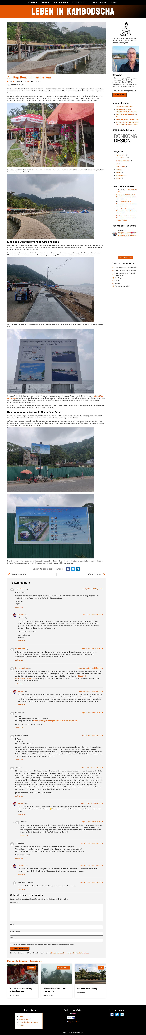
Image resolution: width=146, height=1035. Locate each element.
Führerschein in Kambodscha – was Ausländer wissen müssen (126, 197)
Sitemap (21, 1025)
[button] (68, 569)
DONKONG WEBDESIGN (99, 2)
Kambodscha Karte (60, 2)
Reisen (118, 172)
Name (12, 924)
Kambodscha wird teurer (124, 106)
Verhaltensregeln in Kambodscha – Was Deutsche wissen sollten (126, 211)
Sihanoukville (120, 175)
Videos (118, 178)
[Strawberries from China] (118, 243)
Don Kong (21, 614)
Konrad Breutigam (21, 668)
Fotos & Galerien (121, 158)
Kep (10, 81)
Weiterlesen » (14, 995)
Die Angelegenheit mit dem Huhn (127, 119)
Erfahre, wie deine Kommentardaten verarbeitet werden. (70, 953)
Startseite (32, 2)
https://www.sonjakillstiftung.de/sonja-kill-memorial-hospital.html (55, 721)
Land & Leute (120, 166)
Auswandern (120, 155)
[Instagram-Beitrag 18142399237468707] (132, 251)
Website (12, 938)
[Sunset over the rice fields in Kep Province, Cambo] (132, 243)
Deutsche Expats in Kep (87, 988)
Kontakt (114, 2)
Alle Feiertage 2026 (79, 2)
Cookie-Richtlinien (25, 1019)
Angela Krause (20, 589)
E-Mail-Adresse (15, 931)
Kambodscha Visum (123, 161)
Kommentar (14, 902)
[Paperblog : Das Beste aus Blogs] (71, 1018)
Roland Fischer (20, 649)
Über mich (45, 2)
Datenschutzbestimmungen (28, 1022)
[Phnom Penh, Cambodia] (118, 251)
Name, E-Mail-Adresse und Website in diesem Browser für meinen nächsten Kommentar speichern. (43, 944)
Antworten (19, 607)
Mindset (118, 169)
